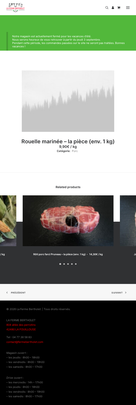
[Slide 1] (60, 264)
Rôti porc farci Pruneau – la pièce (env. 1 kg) (68, 254)
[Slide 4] (72, 264)
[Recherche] (105, 7)
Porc (75, 151)
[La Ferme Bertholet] (15, 7)
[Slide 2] (64, 264)
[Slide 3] (68, 264)
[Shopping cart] (117, 7)
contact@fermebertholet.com (24, 342)
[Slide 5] (76, 264)
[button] (128, 7)
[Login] (111, 7)
